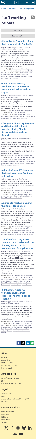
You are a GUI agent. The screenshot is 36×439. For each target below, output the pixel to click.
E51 (26, 228)
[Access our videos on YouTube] (21, 435)
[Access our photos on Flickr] (15, 435)
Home (3, 9)
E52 (30, 157)
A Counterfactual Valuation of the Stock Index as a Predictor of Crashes (17, 173)
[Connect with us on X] (6, 429)
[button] (19, 343)
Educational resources (9, 365)
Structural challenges (14, 76)
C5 (13, 71)
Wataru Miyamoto (13, 97)
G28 (11, 279)
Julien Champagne (24, 138)
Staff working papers (26, 9)
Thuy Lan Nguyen (24, 95)
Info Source (5, 401)
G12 (22, 192)
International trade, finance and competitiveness (16, 77)
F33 (31, 71)
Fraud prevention (7, 368)
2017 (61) (17, 30)
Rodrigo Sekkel (5, 140)
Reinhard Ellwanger (7, 304)
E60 (30, 277)
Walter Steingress (18, 49)
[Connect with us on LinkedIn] (30, 429)
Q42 (28, 323)
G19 (28, 192)
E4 (21, 157)
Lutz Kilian (16, 304)
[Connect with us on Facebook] (12, 429)
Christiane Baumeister (25, 302)
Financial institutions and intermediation (16, 231)
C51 (16, 71)
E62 (23, 112)
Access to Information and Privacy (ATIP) (15, 399)
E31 (16, 157)
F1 (20, 71)
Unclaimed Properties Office (11, 383)
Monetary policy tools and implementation (22, 163)
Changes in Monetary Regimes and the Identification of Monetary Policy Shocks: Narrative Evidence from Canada (17, 129)
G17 (25, 192)
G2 (2, 279)
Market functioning (15, 196)
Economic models (27, 285)
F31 (28, 71)
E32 (16, 112)
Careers (4, 357)
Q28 (22, 323)
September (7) (17, 36)
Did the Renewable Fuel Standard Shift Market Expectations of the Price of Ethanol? (15, 294)
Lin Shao (21, 209)
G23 (8, 279)
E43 (24, 157)
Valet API (4, 422)
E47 (24, 277)
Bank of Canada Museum (10, 378)
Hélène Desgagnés (24, 251)
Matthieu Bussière (24, 47)
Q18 (16, 323)
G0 (13, 192)
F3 (25, 71)
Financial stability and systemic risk (11, 198)
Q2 (19, 323)
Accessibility (5, 360)
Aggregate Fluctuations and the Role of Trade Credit (16, 204)
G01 (16, 192)
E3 (13, 112)
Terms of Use (6, 394)
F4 (2, 73)
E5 (18, 112)
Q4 (25, 323)
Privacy (3, 396)
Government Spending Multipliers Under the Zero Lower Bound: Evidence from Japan (16, 88)
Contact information (8, 412)
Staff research (16, 69)
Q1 (13, 323)
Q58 (2, 325)
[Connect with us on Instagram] (18, 429)
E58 (33, 157)
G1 (19, 192)
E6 (21, 112)
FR (27, 2)
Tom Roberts (23, 179)
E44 (21, 228)
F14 (23, 71)
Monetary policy (11, 116)
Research (12, 9)
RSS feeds (4, 417)
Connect (5, 381)
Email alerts (5, 414)
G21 (5, 279)
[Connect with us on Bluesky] (24, 429)
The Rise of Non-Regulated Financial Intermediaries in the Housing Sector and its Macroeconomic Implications (17, 244)
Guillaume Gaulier (6, 49)
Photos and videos (7, 363)
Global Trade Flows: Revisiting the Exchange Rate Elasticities (17, 43)
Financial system (26, 196)
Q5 (31, 323)
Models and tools (20, 114)
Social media (5, 420)
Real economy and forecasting (18, 118)
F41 (5, 73)
